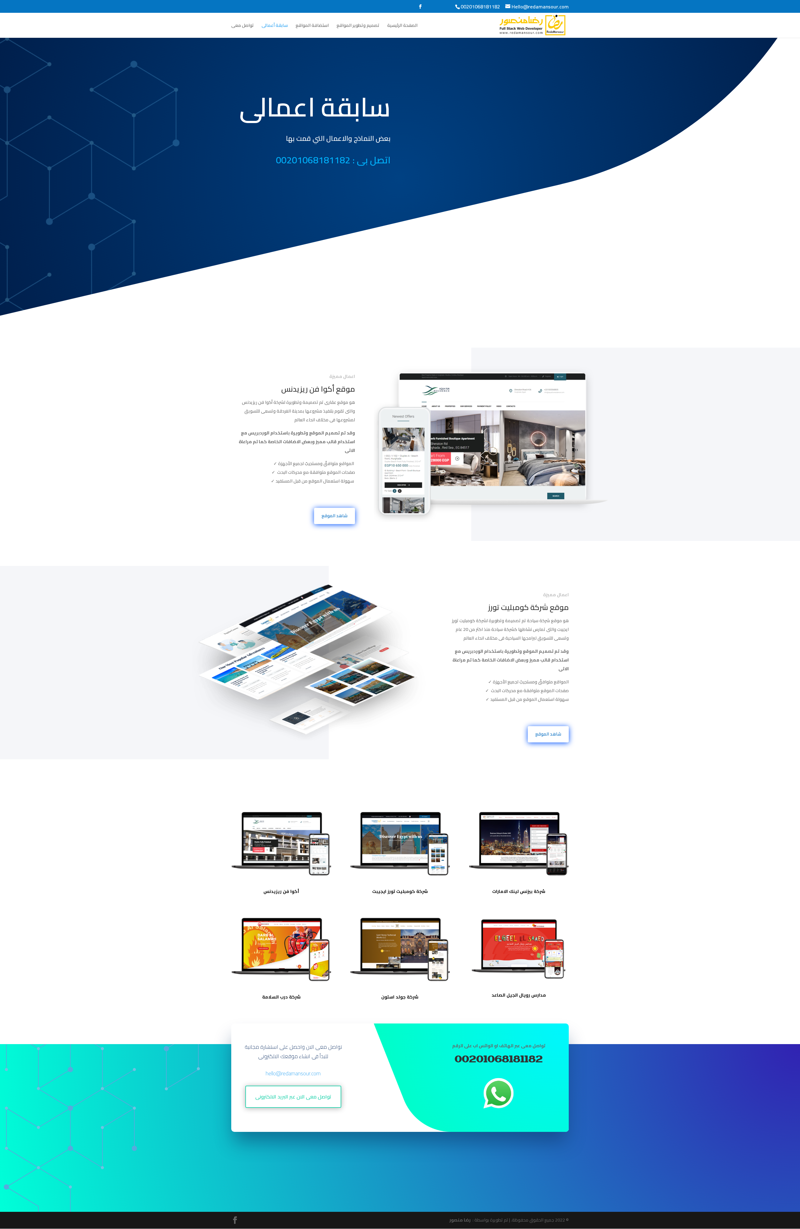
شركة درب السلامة (281, 997)
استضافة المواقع (312, 26)
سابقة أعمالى (275, 26)
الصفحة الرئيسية (402, 26)
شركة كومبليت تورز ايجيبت (400, 891)
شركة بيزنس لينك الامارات (518, 891)
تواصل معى (242, 26)
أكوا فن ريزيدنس (281, 891)
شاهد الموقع (335, 516)
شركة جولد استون (399, 997)
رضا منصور (460, 1220)
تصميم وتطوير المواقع (358, 26)
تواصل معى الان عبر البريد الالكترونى (293, 1096)
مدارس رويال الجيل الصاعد (519, 995)
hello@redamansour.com (293, 1073)
